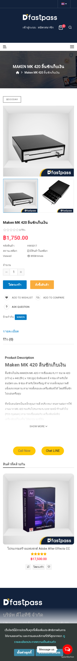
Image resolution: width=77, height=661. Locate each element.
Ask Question (20, 306)
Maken (21, 317)
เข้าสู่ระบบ (29, 27)
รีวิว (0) (8, 339)
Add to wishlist (22, 297)
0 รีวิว (22, 230)
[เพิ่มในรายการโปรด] (49, 567)
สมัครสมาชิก (46, 27)
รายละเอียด (11, 331)
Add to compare (53, 297)
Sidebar (13, 99)
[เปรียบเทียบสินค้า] (28, 567)
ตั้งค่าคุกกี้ (24, 652)
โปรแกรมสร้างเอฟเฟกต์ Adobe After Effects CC (38, 548)
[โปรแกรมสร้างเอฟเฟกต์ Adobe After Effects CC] (38, 508)
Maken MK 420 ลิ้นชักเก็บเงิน (42, 72)
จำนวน (7, 265)
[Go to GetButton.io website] (67, 657)
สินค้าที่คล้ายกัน (14, 464)
